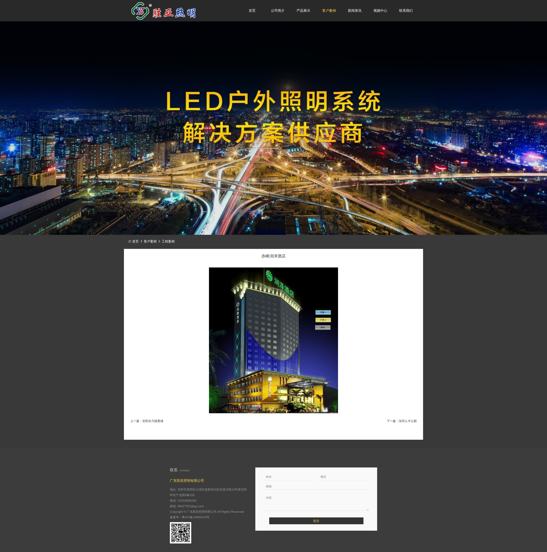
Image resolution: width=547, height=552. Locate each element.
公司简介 (278, 10)
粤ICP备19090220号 (195, 517)
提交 (316, 521)
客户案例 (329, 10)
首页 (252, 10)
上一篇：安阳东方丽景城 (146, 421)
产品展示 (303, 10)
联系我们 (406, 10)
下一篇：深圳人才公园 (402, 421)
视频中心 (380, 10)
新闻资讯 (355, 10)
